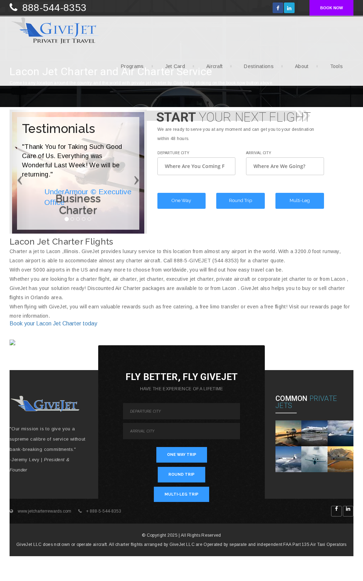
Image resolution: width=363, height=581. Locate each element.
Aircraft (214, 66)
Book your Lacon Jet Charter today (53, 323)
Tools (336, 66)
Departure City (173, 153)
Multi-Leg (300, 200)
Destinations (259, 66)
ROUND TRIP (181, 474)
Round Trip (240, 200)
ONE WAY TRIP (181, 454)
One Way (181, 200)
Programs (132, 66)
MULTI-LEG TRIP (181, 494)
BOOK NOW (331, 8)
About (302, 66)
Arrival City (258, 153)
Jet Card (175, 66)
